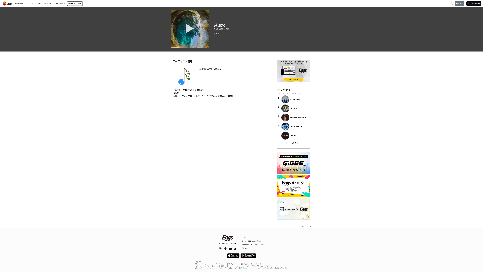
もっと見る (293, 143)
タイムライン (48, 3)
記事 (40, 3)
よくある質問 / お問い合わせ (251, 241)
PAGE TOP (307, 226)
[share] (215, 33)
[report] (218, 33)
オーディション (20, 3)
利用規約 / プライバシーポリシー (253, 245)
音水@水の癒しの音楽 (221, 29)
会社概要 (245, 248)
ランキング (32, 3)
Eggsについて (246, 237)
